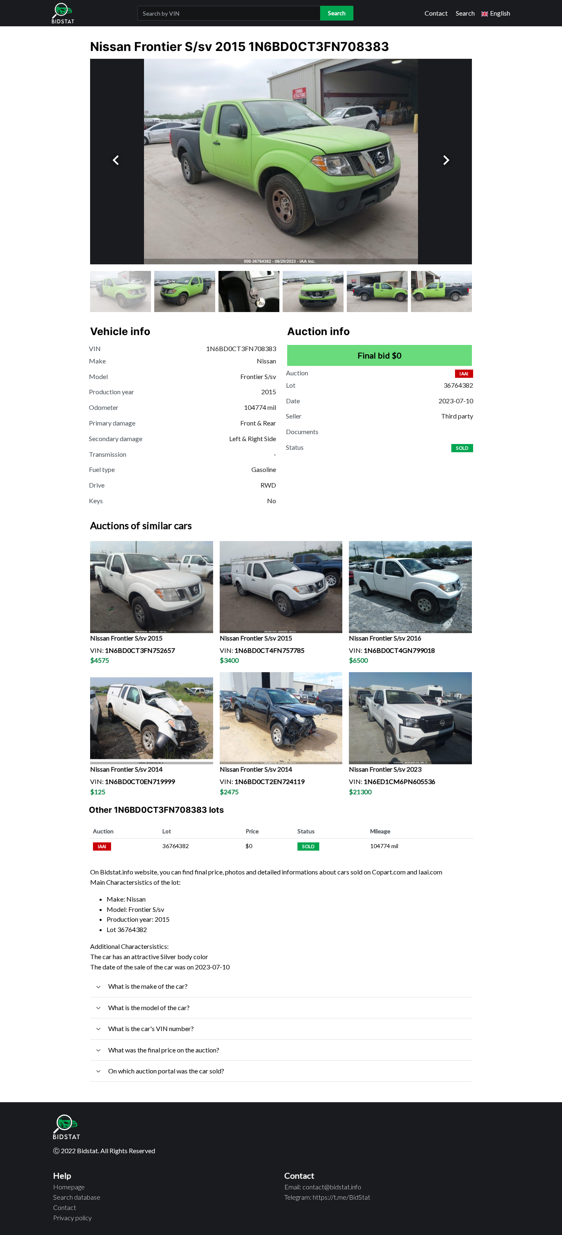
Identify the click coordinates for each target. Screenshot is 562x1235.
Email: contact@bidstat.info (322, 1187)
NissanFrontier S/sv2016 (385, 638)
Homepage (69, 1187)
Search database (76, 1197)
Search (465, 13)
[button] (495, 13)
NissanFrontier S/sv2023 (385, 769)
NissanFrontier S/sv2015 (126, 638)
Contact (436, 13)
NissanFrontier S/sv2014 (126, 769)
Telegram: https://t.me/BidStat (327, 1197)
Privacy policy (72, 1217)
